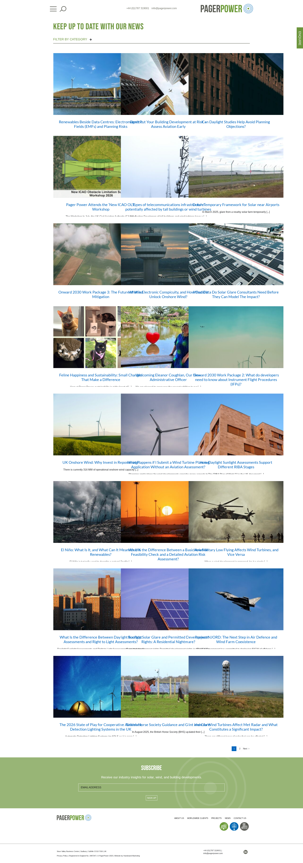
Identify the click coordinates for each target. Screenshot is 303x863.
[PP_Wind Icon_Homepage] (234, 823)
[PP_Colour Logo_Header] (227, 5)
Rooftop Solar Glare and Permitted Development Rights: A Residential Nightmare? (168, 639)
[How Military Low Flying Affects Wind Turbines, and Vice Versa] (236, 512)
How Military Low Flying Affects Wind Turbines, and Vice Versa (236, 552)
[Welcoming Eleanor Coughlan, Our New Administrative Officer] (168, 337)
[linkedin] (246, 852)
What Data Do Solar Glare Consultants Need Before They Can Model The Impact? (236, 294)
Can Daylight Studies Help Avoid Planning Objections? (236, 124)
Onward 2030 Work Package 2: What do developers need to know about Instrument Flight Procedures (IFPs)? (236, 379)
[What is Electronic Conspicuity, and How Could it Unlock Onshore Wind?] (168, 254)
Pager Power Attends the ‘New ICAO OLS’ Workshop (100, 206)
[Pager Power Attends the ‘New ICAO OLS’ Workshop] (100, 167)
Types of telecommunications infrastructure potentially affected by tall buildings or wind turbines (168, 206)
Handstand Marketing (131, 856)
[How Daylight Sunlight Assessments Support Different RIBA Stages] (236, 424)
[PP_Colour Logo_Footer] (74, 815)
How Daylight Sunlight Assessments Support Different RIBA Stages (236, 464)
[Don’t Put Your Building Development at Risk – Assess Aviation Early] (168, 84)
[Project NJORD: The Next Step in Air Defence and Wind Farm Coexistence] (236, 599)
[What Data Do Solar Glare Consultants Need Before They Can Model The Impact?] (236, 254)
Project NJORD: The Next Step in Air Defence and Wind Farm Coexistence (236, 639)
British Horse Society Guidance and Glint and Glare (168, 724)
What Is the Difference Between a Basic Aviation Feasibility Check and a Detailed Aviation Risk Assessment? (168, 554)
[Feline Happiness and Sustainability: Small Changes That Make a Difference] (100, 337)
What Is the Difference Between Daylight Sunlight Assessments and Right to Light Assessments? (101, 639)
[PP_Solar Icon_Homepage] (224, 823)
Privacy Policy (62, 856)
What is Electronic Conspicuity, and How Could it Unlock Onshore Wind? (168, 294)
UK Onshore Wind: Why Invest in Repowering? (100, 462)
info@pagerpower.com (164, 8)
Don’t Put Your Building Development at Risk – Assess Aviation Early (168, 124)
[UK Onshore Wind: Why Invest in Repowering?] (100, 424)
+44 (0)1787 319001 (137, 8)
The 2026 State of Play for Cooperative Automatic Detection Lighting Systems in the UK (100, 726)
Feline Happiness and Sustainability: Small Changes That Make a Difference (100, 377)
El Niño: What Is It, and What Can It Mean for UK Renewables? (101, 552)
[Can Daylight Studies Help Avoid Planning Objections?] (236, 84)
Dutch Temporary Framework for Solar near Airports (236, 204)
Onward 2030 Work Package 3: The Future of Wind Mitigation (100, 294)
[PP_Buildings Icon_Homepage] (244, 823)
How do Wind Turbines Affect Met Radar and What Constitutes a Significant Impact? (236, 726)
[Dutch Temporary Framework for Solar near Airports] (236, 167)
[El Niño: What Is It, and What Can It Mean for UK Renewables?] (100, 512)
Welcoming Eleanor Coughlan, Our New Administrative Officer (168, 377)
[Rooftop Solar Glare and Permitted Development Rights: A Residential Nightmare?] (168, 599)
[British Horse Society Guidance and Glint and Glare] (168, 687)
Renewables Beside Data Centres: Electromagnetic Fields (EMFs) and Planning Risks (101, 124)
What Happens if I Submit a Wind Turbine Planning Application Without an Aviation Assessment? (168, 464)
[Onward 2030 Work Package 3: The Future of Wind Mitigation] (100, 254)
